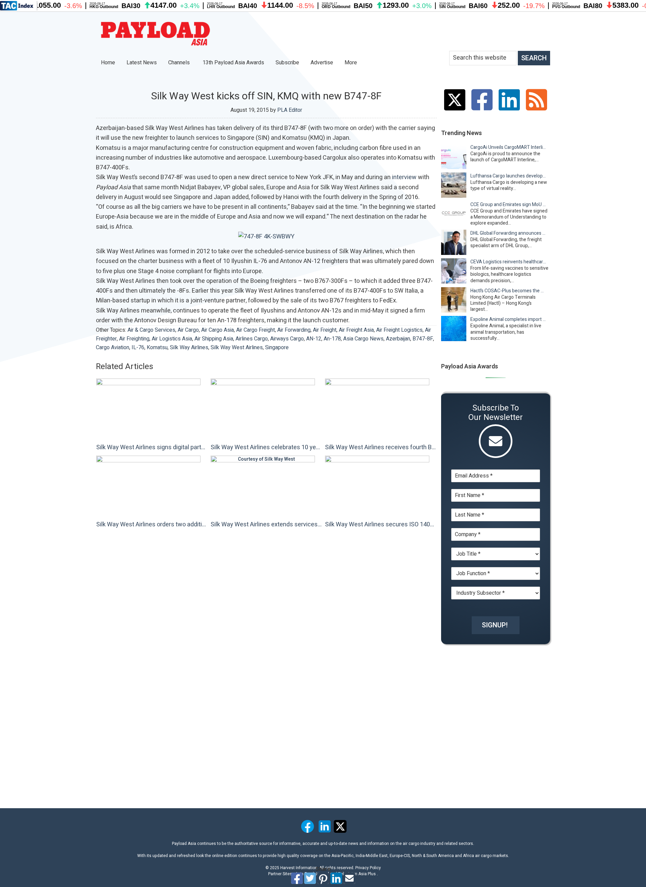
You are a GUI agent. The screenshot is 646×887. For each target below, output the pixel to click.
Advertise (322, 63)
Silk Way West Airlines (237, 347)
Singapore (277, 347)
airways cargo (287, 339)
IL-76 (138, 347)
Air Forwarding (294, 330)
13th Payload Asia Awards (233, 63)
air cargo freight (255, 330)
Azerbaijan (398, 339)
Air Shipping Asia (213, 339)
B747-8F (422, 339)
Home (108, 63)
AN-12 (313, 339)
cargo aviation (112, 347)
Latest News (142, 63)
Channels (179, 63)
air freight (324, 330)
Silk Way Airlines (189, 347)
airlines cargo (252, 339)
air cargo (188, 330)
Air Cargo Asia (217, 330)
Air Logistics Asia (172, 339)
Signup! (495, 625)
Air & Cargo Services (151, 330)
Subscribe (287, 63)
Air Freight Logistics (399, 330)
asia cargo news (363, 339)
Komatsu (157, 347)
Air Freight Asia (356, 330)
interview (404, 177)
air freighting (134, 339)
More (351, 63)
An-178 (332, 339)
